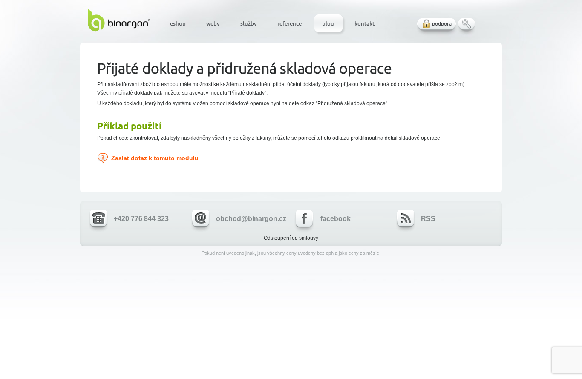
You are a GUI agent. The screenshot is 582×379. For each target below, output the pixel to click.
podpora (442, 23)
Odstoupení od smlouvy (291, 238)
